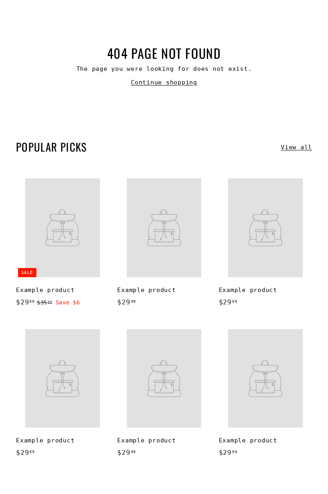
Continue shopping (164, 82)
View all (296, 147)
